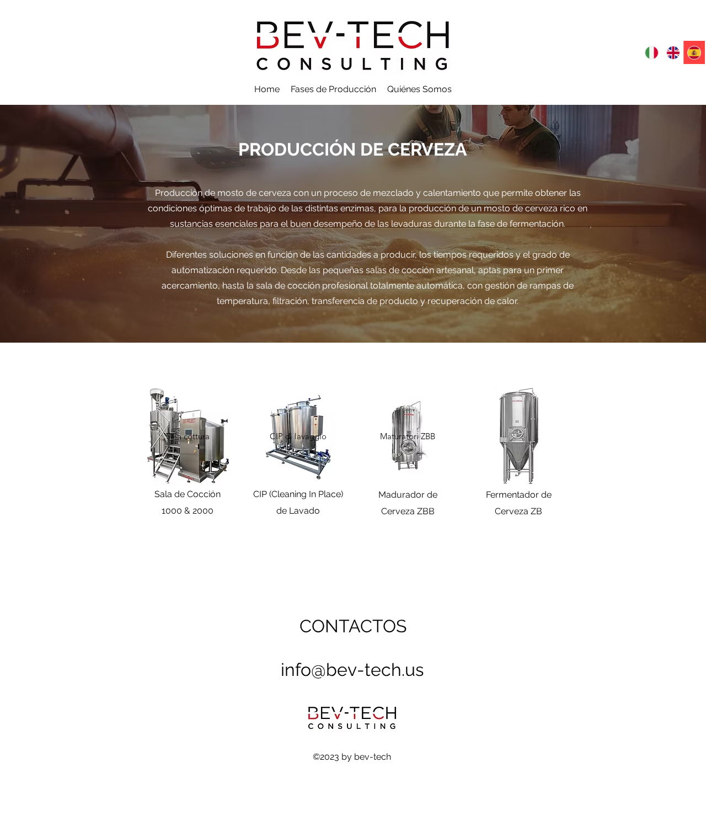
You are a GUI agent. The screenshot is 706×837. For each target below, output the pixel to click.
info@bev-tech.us (352, 669)
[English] (673, 52)
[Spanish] (694, 52)
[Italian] (651, 52)
